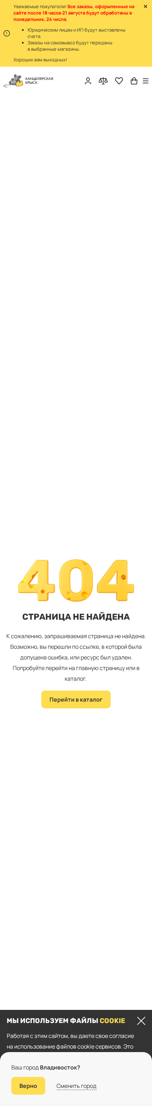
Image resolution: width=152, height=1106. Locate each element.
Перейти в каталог (76, 699)
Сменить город (77, 1086)
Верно (28, 1086)
